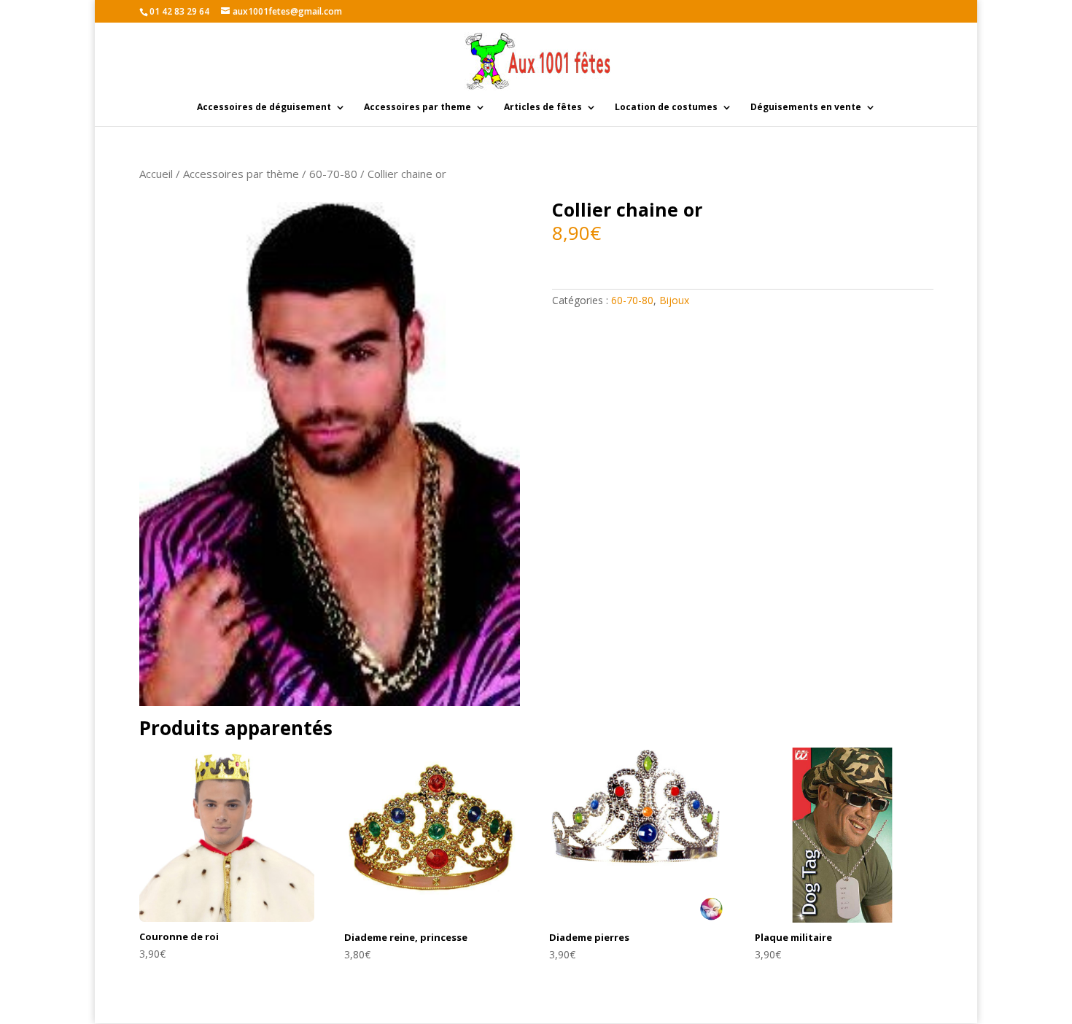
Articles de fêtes (543, 107)
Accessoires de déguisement (264, 107)
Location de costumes (666, 107)
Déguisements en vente (805, 107)
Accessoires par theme (417, 107)
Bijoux (674, 300)
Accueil (156, 173)
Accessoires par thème (241, 173)
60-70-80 (333, 173)
